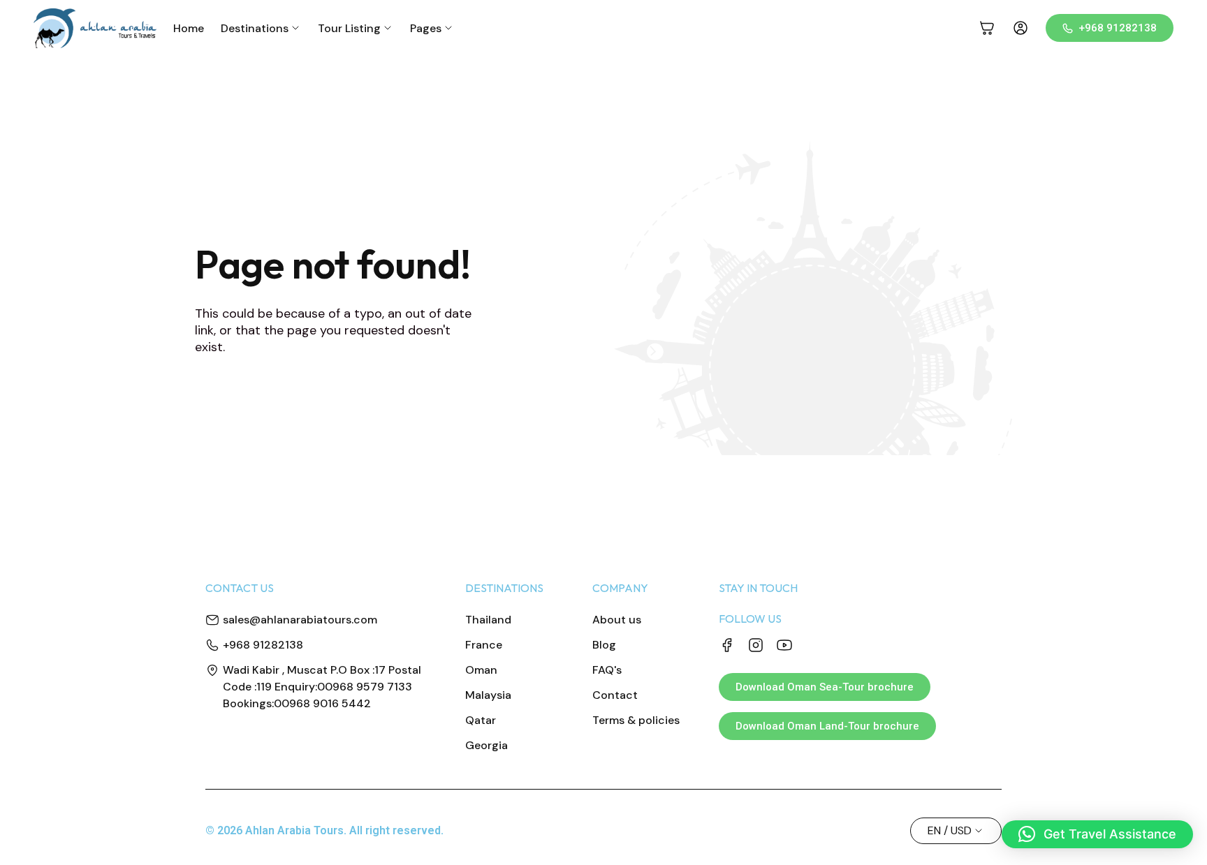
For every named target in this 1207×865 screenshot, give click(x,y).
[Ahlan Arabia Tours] (95, 28)
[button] (1097, 834)
